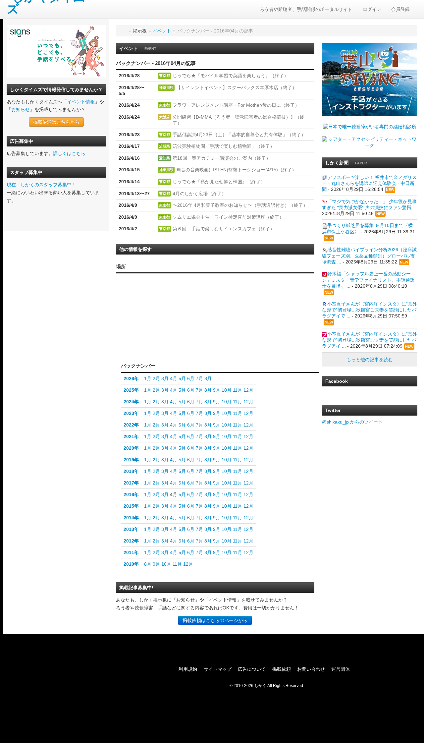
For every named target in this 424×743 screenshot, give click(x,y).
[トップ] (123, 31)
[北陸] (183, 317)
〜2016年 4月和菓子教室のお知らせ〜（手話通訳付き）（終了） (240, 205)
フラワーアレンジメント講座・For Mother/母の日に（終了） (236, 105)
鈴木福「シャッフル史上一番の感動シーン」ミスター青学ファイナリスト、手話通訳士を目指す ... (368, 279)
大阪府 (164, 117)
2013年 (131, 529)
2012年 (131, 540)
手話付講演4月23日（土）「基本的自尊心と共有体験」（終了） (239, 134)
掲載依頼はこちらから (56, 122)
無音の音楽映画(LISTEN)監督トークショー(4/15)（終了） (236, 169)
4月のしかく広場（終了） (199, 193)
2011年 (131, 552)
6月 (190, 378)
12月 (248, 390)
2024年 (131, 401)
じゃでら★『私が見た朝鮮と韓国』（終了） (219, 181)
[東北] (201, 306)
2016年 (131, 494)
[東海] (183, 330)
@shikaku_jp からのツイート (352, 422)
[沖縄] (130, 340)
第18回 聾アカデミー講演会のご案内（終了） (222, 158)
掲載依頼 (281, 669)
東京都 (164, 76)
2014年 (131, 517)
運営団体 (340, 669)
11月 (237, 390)
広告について (252, 669)
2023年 (131, 413)
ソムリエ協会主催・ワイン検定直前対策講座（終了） (228, 217)
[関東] (201, 328)
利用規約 (188, 669)
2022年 (131, 425)
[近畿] (168, 325)
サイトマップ (218, 669)
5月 (182, 378)
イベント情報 (81, 101)
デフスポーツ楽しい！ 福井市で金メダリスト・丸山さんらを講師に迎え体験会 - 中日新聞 (369, 183)
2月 (156, 378)
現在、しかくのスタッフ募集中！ (41, 184)
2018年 (131, 471)
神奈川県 (166, 87)
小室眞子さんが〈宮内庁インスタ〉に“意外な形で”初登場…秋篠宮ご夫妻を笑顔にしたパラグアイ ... (369, 340)
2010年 (131, 564)
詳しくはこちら (69, 153)
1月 (147, 378)
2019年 (131, 459)
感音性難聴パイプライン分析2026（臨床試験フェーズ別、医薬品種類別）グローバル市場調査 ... (369, 255)
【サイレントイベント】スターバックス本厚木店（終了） (236, 87)
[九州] (139, 327)
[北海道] (203, 287)
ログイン (372, 9)
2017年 (131, 483)
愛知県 (164, 158)
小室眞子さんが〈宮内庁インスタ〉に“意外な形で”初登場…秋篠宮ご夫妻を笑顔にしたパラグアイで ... (369, 309)
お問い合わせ (311, 669)
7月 (199, 378)
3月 (165, 378)
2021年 (131, 436)
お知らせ (20, 109)
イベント (162, 30)
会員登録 (400, 9)
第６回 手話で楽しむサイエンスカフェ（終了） (224, 228)
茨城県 (164, 146)
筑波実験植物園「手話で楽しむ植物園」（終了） (224, 146)
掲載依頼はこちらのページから (215, 620)
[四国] (155, 332)
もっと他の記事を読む (369, 359)
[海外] (203, 347)
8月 (208, 378)
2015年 (131, 506)
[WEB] (174, 347)
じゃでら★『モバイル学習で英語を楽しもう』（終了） (231, 75)
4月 (173, 378)
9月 (216, 390)
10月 (227, 390)
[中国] (155, 319)
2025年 (131, 390)
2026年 (131, 378)
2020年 (131, 448)
